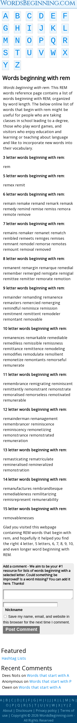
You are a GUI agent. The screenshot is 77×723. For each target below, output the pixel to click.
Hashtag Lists (14, 658)
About (7, 710)
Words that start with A (48, 675)
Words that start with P (50, 681)
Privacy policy (46, 710)
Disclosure (24, 710)
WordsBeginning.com (56, 715)
